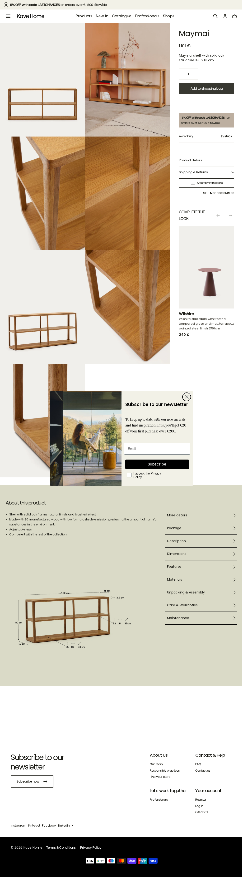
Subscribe (155, 464)
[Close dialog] (185, 397)
